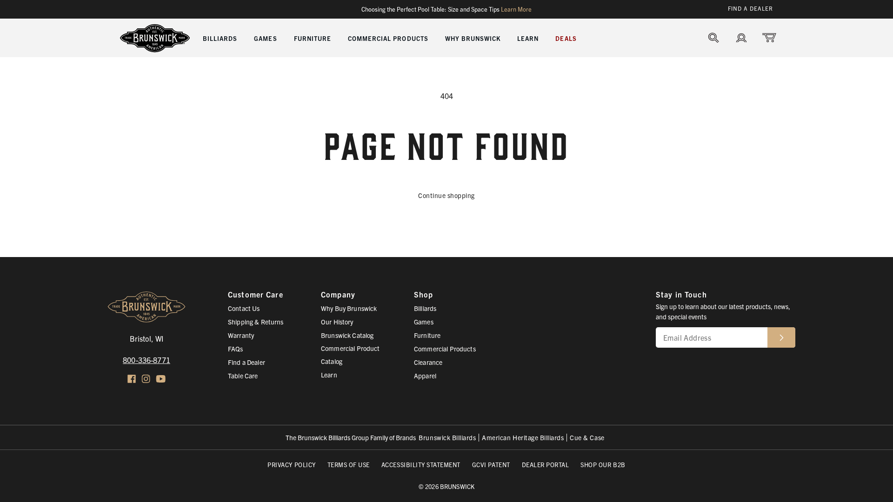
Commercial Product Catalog (350, 354)
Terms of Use (348, 465)
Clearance (428, 362)
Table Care (243, 375)
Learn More (516, 9)
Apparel (425, 375)
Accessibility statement (420, 465)
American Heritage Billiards (523, 438)
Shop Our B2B (602, 465)
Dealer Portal (545, 465)
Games (423, 321)
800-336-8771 (146, 359)
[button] (220, 37)
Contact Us (244, 308)
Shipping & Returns (256, 321)
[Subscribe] (781, 337)
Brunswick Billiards (447, 438)
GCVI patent (491, 465)
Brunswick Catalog (347, 335)
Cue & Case (587, 438)
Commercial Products (445, 348)
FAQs (235, 348)
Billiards (425, 308)
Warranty (241, 335)
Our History (337, 321)
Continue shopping (446, 195)
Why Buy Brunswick (349, 308)
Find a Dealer (750, 8)
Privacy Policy (291, 465)
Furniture (427, 335)
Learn (329, 374)
